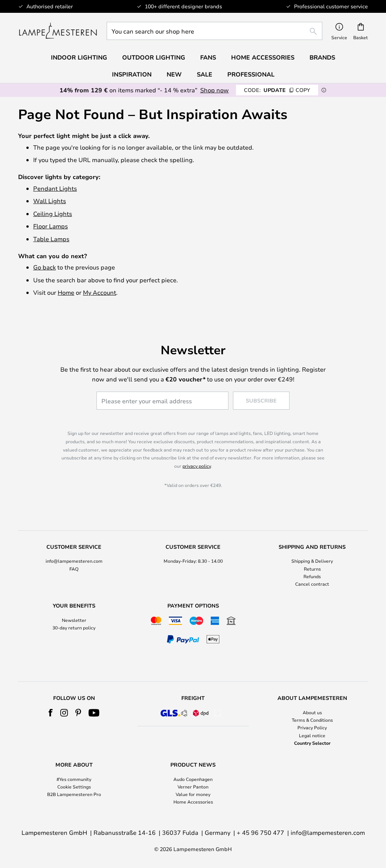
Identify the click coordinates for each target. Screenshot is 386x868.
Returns (312, 569)
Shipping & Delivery (312, 561)
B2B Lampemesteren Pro (74, 794)
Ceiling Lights (52, 213)
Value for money (193, 794)
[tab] (74, 566)
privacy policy (196, 466)
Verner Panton (193, 787)
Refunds (312, 576)
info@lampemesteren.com (74, 561)
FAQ (73, 569)
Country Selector (312, 743)
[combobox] (214, 31)
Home (66, 292)
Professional (250, 74)
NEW (174, 74)
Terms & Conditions (312, 720)
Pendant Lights (55, 188)
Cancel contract (312, 584)
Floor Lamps (50, 226)
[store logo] (58, 31)
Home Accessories (193, 802)
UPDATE (277, 89)
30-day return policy (73, 628)
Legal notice (312, 735)
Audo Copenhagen (193, 779)
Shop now (214, 90)
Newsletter (74, 620)
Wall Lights (49, 201)
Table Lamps (51, 239)
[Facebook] (51, 712)
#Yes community (74, 779)
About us (312, 712)
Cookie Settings (74, 787)
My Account (99, 292)
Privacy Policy (312, 727)
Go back (44, 267)
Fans (208, 57)
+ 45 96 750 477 (260, 832)
